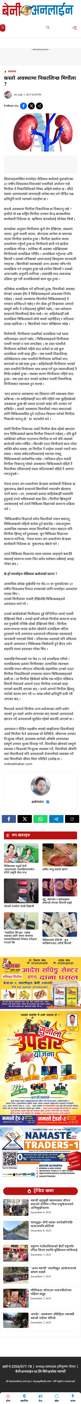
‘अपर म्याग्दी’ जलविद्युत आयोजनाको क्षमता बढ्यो (53, 1270)
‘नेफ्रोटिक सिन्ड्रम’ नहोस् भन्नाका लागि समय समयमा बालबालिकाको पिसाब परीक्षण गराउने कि (20, 938)
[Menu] (75, 28)
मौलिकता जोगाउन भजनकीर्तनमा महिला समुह (51, 1292)
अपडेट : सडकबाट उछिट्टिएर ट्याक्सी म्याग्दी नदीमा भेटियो (52, 1316)
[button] (48, 28)
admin (37, 801)
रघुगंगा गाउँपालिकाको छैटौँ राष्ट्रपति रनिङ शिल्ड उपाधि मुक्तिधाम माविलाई (54, 1248)
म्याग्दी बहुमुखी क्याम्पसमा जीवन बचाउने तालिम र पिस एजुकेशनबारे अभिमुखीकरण (52, 1204)
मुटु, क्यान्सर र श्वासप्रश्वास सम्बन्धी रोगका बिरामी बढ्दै (57, 901)
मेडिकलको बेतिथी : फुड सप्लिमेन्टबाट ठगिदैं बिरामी (56, 941)
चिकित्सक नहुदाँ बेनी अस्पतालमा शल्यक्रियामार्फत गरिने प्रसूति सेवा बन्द (19, 869)
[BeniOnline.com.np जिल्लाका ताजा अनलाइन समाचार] (38, 9)
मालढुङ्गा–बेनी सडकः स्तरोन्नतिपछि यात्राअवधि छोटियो (52, 1225)
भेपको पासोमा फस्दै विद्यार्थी (19, 906)
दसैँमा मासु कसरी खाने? (55, 869)
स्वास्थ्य (12, 72)
